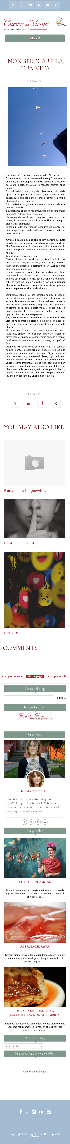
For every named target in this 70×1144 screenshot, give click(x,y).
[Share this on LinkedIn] (28, 403)
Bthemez (35, 1136)
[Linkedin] (45, 822)
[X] (31, 822)
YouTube (49, 1111)
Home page (35, 676)
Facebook (20, 1111)
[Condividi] (56, 403)
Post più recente (12, 676)
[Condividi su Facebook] (42, 403)
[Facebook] (24, 822)
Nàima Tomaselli (34, 791)
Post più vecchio (58, 676)
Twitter (27, 1111)
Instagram (34, 1111)
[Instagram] (38, 822)
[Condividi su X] (15, 403)
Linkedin (41, 1111)
